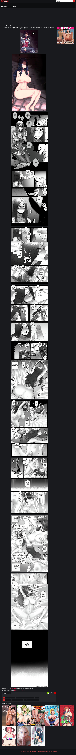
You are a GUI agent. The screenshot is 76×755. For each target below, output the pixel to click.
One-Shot (36, 697)
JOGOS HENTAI (25, 697)
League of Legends (19, 700)
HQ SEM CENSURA (19, 697)
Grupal (6, 700)
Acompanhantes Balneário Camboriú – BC (44, 751)
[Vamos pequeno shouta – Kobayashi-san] (24, 715)
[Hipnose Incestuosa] (38, 736)
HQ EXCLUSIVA (13, 6)
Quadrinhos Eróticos (50, 750)
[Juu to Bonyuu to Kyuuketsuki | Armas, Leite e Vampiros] (67, 715)
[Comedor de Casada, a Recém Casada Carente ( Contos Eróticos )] (24, 736)
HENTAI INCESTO (17, 750)
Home (2, 4)
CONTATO (20, 751)
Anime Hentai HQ (17, 4)
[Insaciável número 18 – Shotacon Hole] (52, 715)
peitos (25, 700)
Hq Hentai (13, 700)
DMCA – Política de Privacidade (69, 750)
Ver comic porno (33, 751)
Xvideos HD (55, 751)
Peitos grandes (29, 700)
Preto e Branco (35, 700)
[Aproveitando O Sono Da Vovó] (38, 715)
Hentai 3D (24, 4)
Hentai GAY (63, 4)
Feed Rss (60, 750)
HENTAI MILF (57, 4)
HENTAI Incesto (31, 4)
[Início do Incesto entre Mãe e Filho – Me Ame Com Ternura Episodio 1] (9, 715)
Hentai (10, 700)
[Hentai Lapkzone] (5, 2)
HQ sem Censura (5, 6)
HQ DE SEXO (13, 697)
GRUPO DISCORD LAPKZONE (19, 690)
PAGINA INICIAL (4, 750)
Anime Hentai (7, 697)
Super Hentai (8, 4)
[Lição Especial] (9, 736)
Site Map (56, 750)
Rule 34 (28, 751)
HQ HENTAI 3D (29, 750)
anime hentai (13, 688)
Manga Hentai (49, 4)
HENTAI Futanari (40, 4)
